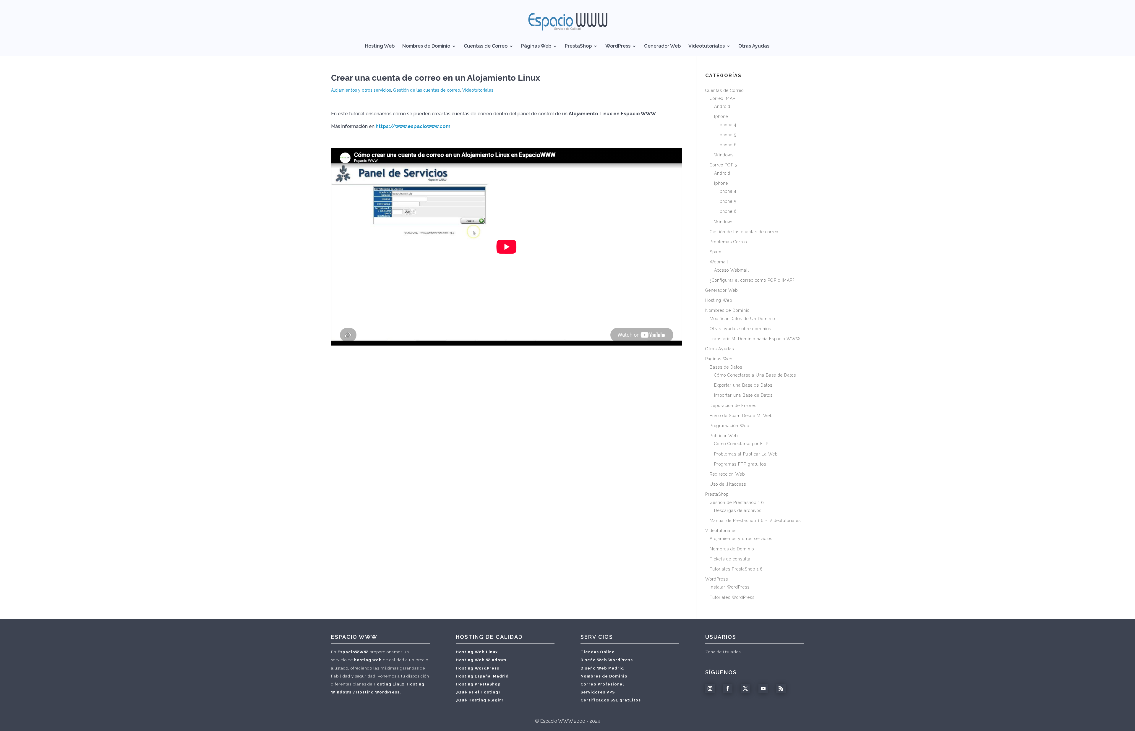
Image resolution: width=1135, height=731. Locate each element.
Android (722, 106)
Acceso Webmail (731, 270)
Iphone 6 (728, 144)
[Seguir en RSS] (781, 688)
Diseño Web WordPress (607, 660)
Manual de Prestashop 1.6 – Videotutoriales (755, 520)
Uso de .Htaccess (728, 484)
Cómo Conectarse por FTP (741, 443)
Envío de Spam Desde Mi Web (741, 415)
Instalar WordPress (730, 587)
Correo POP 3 (724, 165)
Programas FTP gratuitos (740, 464)
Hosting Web (380, 46)
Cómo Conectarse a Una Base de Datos (755, 375)
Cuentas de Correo (485, 46)
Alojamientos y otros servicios (361, 90)
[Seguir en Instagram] (710, 688)
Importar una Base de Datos (743, 395)
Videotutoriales (706, 46)
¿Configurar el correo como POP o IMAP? (752, 280)
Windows (724, 155)
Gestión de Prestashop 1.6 (737, 502)
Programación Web (729, 425)
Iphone (721, 116)
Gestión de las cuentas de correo (426, 90)
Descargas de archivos (737, 510)
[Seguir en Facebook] (727, 688)
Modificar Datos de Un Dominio (742, 318)
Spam (715, 251)
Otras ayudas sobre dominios (740, 328)
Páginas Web (536, 46)
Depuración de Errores (733, 405)
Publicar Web (724, 435)
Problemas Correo (728, 241)
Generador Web (662, 46)
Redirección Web (727, 474)
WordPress (617, 46)
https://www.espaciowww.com (413, 126)
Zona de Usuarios (723, 652)
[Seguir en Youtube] (763, 688)
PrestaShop (578, 46)
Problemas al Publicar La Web (746, 454)
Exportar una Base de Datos (743, 385)
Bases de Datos (726, 367)
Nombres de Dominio (426, 46)
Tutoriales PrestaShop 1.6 (736, 569)
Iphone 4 (728, 124)
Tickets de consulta (730, 559)
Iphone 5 (727, 134)
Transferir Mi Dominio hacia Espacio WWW (755, 338)
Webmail (719, 262)
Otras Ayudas (753, 46)
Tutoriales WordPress (732, 597)
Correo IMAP (722, 98)
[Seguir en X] (745, 688)
